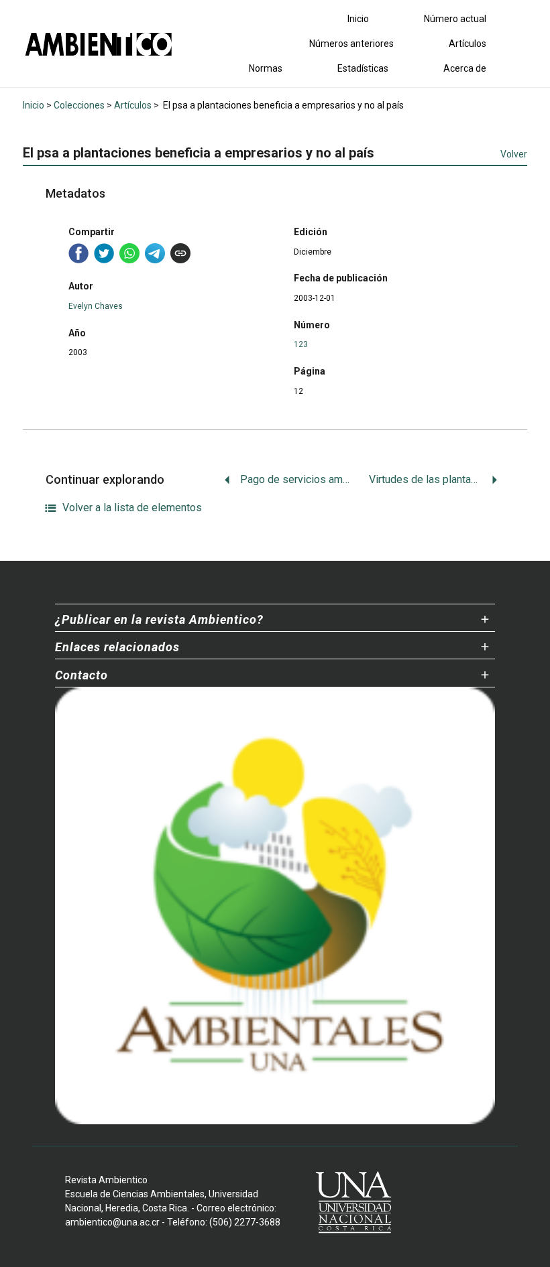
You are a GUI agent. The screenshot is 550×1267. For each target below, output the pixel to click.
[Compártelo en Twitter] (104, 253)
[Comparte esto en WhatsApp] (129, 253)
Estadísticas (362, 68)
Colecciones (79, 105)
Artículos (467, 43)
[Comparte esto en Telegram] (155, 253)
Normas (265, 68)
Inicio (358, 18)
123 (301, 344)
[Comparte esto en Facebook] (78, 253)
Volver (513, 154)
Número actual (455, 18)
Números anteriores (351, 43)
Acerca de (464, 68)
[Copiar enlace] (180, 253)
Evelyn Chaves (95, 306)
